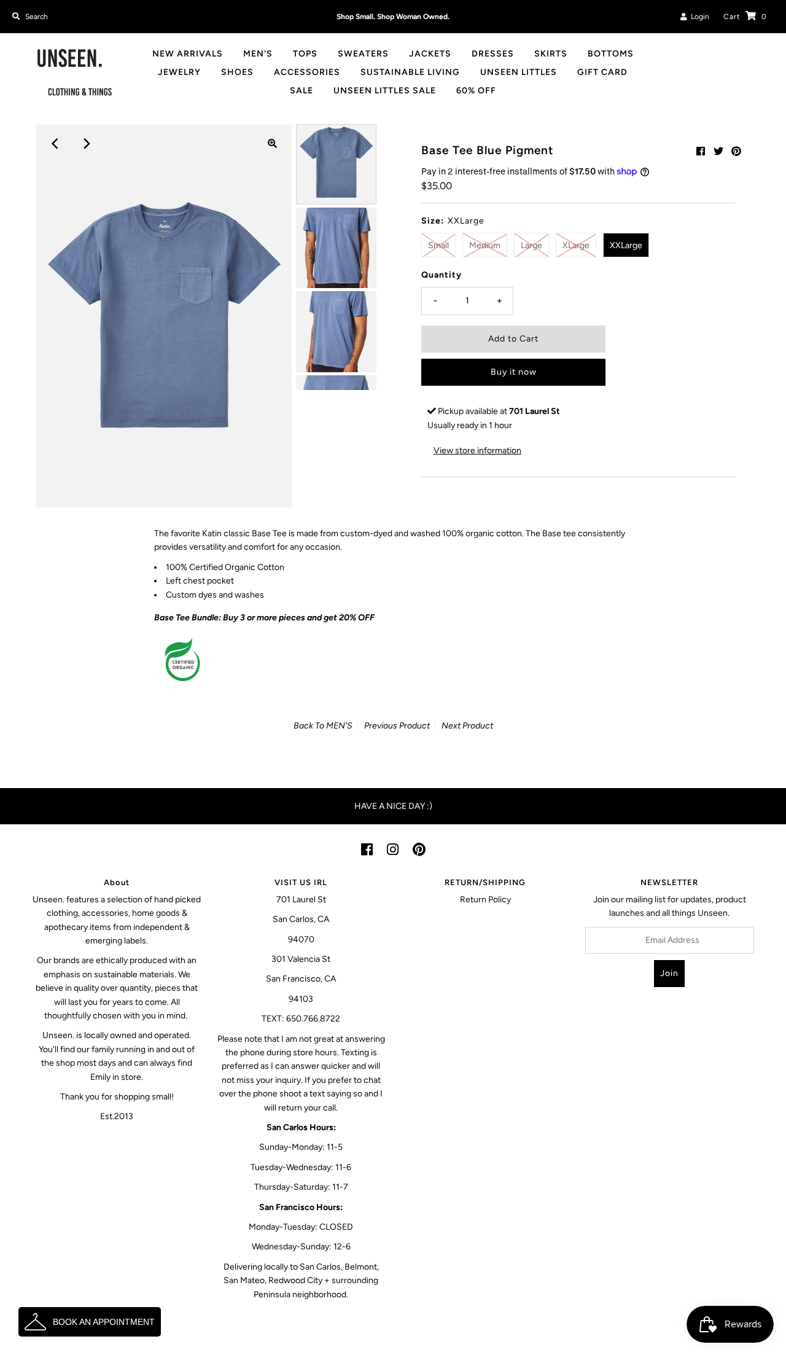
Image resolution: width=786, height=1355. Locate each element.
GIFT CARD (602, 72)
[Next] (85, 143)
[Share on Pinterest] (736, 151)
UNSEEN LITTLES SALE (384, 90)
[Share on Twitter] (718, 151)
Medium (484, 245)
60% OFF (476, 90)
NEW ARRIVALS (187, 54)
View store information (477, 450)
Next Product (467, 725)
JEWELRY (179, 72)
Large (531, 245)
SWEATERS (363, 54)
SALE (301, 90)
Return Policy (485, 899)
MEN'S (258, 54)
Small (438, 245)
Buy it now (514, 372)
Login (698, 16)
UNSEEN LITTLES (518, 72)
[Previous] (55, 143)
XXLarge (626, 245)
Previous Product (397, 725)
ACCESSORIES (307, 72)
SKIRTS (550, 54)
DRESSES (493, 54)
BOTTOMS (611, 54)
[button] (89, 1322)
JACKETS (430, 54)
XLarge (576, 245)
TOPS (305, 54)
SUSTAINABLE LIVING (410, 72)
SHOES (237, 72)
